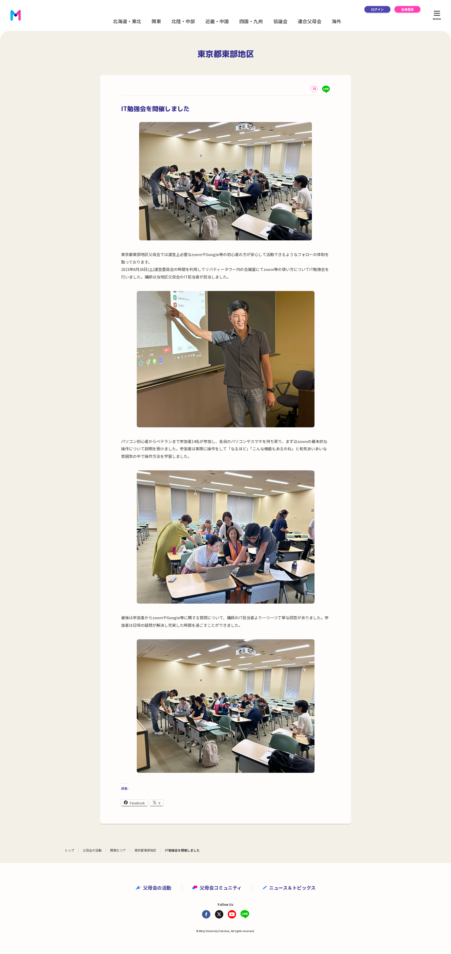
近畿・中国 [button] (217, 21)
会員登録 (407, 9)
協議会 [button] (280, 21)
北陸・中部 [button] (183, 21)
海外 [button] (336, 21)
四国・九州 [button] (251, 21)
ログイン (377, 9)
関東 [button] (156, 21)
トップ (69, 850)
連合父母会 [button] (309, 21)
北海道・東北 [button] (127, 21)
